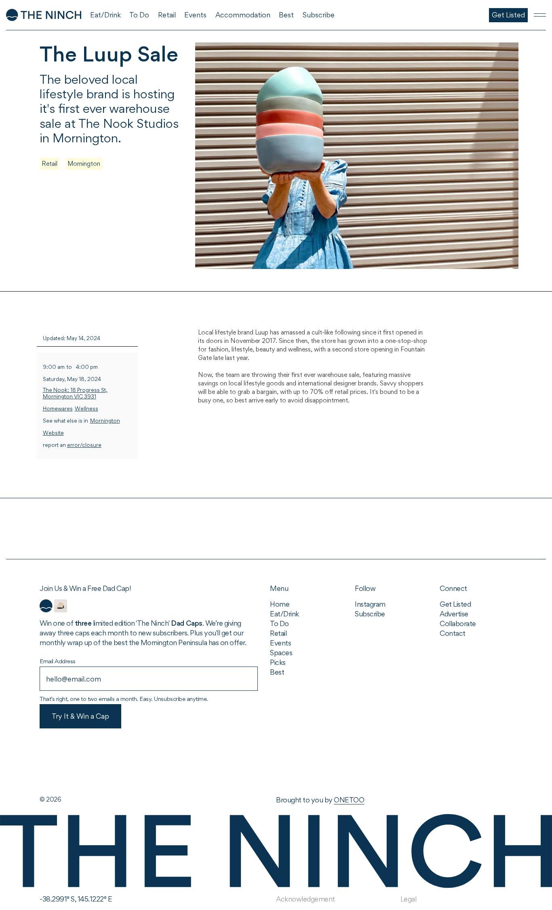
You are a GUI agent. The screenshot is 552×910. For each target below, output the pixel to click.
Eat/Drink (284, 613)
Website (53, 433)
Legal (408, 899)
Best (277, 672)
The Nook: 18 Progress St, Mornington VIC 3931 (75, 393)
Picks (278, 662)
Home (279, 604)
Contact (453, 633)
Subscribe (370, 613)
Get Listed (455, 604)
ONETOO (349, 800)
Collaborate (458, 623)
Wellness (86, 409)
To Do (279, 623)
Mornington (83, 163)
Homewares (58, 409)
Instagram (370, 604)
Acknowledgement (305, 899)
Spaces (281, 652)
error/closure (84, 445)
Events (280, 643)
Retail (49, 163)
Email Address (58, 661)
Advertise (454, 613)
